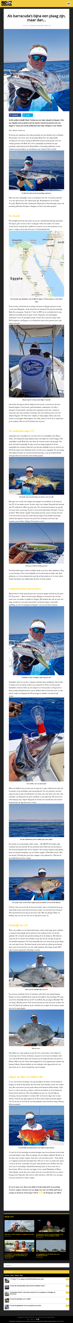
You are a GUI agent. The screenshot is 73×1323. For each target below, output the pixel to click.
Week (12, 1275)
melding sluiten (60, 1321)
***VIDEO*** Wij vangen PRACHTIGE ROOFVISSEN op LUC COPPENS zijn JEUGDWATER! (16, 1255)
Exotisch (33, 25)
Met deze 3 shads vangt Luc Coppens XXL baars (19, 1234)
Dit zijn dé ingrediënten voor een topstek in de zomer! (25, 1305)
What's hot (47, 25)
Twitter (27, 115)
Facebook (15, 115)
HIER (41, 1192)
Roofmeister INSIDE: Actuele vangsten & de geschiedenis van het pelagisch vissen (49, 1235)
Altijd (21, 1275)
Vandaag (6, 1275)
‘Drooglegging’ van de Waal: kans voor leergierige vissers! (48, 1254)
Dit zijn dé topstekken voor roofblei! (20, 1299)
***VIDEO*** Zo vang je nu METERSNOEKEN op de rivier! (27, 1279)
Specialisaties (40, 25)
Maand (17, 1275)
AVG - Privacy (31, 1320)
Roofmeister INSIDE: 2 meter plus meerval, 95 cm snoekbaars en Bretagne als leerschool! (32, 1293)
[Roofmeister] (6, 6)
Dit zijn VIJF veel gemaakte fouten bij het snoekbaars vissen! (27, 1286)
